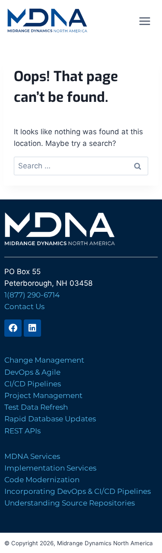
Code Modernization (41, 479)
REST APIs (22, 431)
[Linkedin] (32, 328)
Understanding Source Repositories (69, 503)
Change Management (44, 360)
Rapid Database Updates (50, 418)
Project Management (43, 395)
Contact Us (24, 306)
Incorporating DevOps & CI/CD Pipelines (77, 491)
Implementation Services (50, 468)
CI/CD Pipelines (32, 383)
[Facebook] (13, 328)
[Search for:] (81, 165)
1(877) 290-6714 (32, 295)
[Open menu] (144, 21)
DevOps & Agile (32, 372)
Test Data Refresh (36, 407)
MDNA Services (32, 456)
